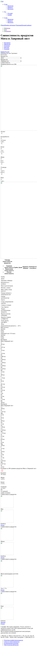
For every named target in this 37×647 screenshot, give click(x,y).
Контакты (10, 9)
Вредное (6, 47)
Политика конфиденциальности (13, 640)
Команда (10, 7)
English (10, 15)
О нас (5, 4)
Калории (6, 49)
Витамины (7, 42)
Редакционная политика (11, 643)
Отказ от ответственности (11, 641)
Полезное (7, 46)
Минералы (7, 44)
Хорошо (3, 622)
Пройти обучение (10, 25)
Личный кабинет (26, 25)
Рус (5, 12)
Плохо (2, 525)
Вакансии (10, 6)
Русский (10, 13)
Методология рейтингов (11, 645)
